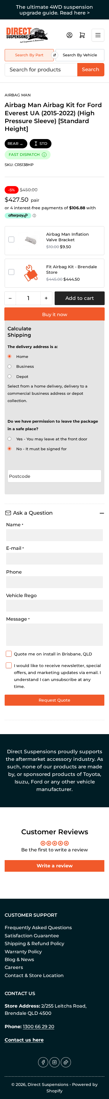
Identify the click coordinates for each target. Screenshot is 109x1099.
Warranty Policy (23, 951)
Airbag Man (18, 95)
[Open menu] (98, 35)
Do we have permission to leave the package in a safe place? (53, 425)
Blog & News (19, 959)
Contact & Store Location (34, 975)
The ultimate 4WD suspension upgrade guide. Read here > (54, 10)
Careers (14, 967)
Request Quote (54, 700)
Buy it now (54, 314)
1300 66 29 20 (38, 1026)
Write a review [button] (55, 866)
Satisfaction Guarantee (32, 935)
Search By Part (29, 55)
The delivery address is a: (33, 346)
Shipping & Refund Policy (34, 943)
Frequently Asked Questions (38, 927)
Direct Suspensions (48, 1084)
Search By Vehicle (80, 55)
